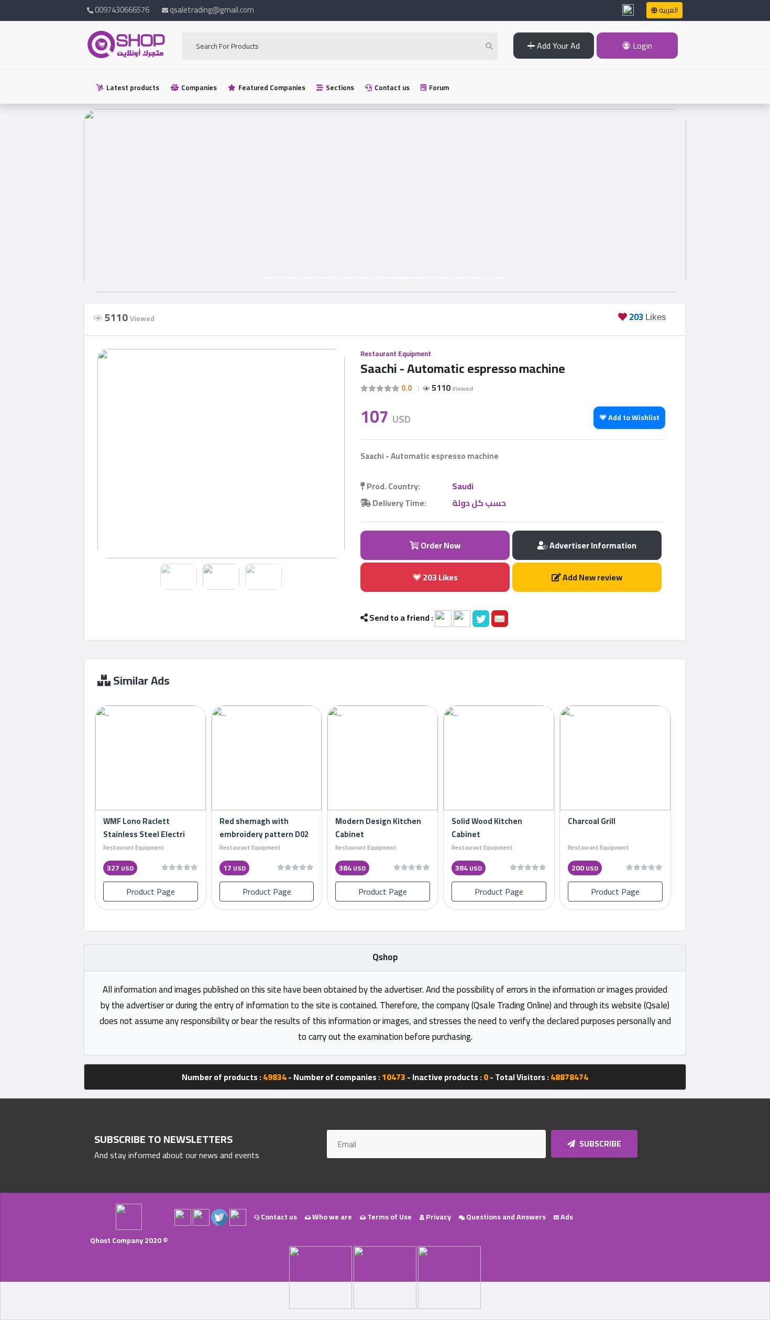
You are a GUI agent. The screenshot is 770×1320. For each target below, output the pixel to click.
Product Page (150, 891)
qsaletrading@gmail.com (212, 9)
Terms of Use (389, 1217)
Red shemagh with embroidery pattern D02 (264, 827)
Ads (566, 1217)
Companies (198, 87)
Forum (438, 87)
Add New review (591, 577)
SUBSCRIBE (599, 1143)
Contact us (391, 87)
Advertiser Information (592, 545)
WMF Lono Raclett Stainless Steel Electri (144, 827)
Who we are (331, 1217)
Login (641, 45)
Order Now (439, 545)
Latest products (132, 87)
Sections (339, 87)
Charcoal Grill (591, 821)
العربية (667, 10)
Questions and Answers (505, 1217)
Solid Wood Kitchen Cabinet (487, 827)
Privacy (437, 1217)
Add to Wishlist (633, 417)
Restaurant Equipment (395, 353)
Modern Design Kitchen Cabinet (378, 827)
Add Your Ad (557, 45)
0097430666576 (121, 9)
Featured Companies (271, 87)
